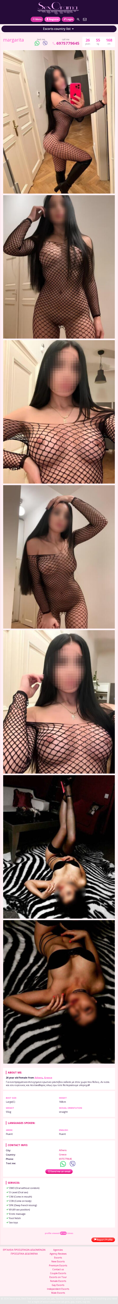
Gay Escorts (58, 1285)
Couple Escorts (58, 1273)
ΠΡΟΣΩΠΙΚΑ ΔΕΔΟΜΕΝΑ (24, 1253)
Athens (39, 1077)
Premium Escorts (58, 1265)
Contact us (58, 1269)
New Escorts (58, 1261)
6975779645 (67, 43)
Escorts (58, 1257)
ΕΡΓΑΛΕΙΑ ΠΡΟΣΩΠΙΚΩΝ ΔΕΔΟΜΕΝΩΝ (24, 1249)
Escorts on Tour (58, 1277)
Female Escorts (58, 1281)
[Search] (78, 19)
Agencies (58, 1249)
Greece (48, 1077)
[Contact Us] (84, 19)
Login (69, 19)
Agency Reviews (58, 1253)
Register (54, 19)
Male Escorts (58, 1292)
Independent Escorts (58, 1288)
